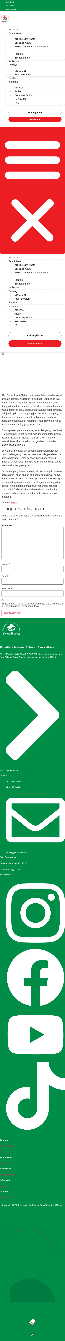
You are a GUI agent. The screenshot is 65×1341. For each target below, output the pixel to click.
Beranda (13, 29)
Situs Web (7, 588)
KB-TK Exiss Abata (25, 39)
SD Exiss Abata (23, 42)
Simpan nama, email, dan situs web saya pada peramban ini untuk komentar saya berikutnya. (32, 604)
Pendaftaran (35, 119)
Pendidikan (14, 33)
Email (5, 576)
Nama (6, 564)
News (14, 502)
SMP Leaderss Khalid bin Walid (32, 46)
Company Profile (23, 95)
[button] (32, 190)
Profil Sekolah (22, 74)
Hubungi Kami (35, 112)
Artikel (18, 91)
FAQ (17, 103)
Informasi (13, 82)
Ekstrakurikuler (23, 57)
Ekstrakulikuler (7, 1175)
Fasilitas (13, 78)
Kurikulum (13, 61)
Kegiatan (4, 1186)
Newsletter (20, 99)
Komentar (7, 525)
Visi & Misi (20, 70)
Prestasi (19, 54)
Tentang (12, 65)
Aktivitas (19, 87)
